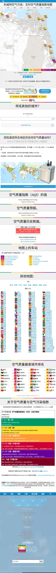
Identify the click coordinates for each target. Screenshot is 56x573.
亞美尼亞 (32, 325)
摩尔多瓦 (32, 350)
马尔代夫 (32, 341)
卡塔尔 (18, 317)
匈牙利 (32, 295)
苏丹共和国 (47, 311)
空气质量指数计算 (27, 532)
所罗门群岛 (47, 325)
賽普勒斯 (32, 337)
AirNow (46, 407)
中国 (3, 312)
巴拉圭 (18, 319)
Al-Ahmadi (7, 263)
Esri (5, 70)
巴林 (3, 337)
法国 (3, 308)
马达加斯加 (47, 330)
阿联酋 (18, 301)
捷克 (3, 295)
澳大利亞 (32, 316)
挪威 (3, 303)
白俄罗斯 (32, 323)
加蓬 (3, 309)
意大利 (32, 298)
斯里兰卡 (32, 342)
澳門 (3, 314)
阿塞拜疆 (32, 317)
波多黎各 (32, 312)
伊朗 (3, 326)
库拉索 (18, 345)
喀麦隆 (18, 348)
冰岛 (3, 328)
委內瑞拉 (32, 328)
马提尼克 (46, 298)
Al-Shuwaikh (7, 264)
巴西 (3, 342)
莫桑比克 (46, 301)
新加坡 (18, 325)
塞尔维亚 (32, 320)
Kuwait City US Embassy (39, 261)
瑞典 (3, 348)
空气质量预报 (27, 534)
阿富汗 (32, 303)
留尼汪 (18, 334)
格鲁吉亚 (46, 300)
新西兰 (18, 316)
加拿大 (18, 352)
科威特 (18, 295)
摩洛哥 (18, 306)
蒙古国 (18, 337)
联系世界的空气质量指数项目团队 (27, 512)
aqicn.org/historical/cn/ (27, 239)
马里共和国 (47, 333)
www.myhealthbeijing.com (45, 475)
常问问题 (27, 527)
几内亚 (32, 292)
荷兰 (3, 305)
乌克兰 (18, 336)
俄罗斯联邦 (47, 328)
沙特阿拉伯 (47, 322)
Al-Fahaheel (7, 261)
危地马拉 (32, 352)
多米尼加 (32, 334)
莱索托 (18, 303)
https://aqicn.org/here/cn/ (28, 86)
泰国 (3, 341)
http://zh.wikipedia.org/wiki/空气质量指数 (30, 467)
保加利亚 (32, 331)
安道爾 (18, 339)
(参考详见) (27, 439)
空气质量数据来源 (27, 530)
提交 (41, 561)
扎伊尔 (18, 350)
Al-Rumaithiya (36, 256)
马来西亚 (46, 309)
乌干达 (18, 328)
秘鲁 (3, 331)
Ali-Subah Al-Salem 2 (10, 256)
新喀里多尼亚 (48, 339)
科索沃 (18, 294)
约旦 (3, 292)
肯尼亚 (18, 308)
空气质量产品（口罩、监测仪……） (27, 535)
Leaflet (1, 69)
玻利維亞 (32, 308)
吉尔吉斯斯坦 (48, 341)
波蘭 (3, 330)
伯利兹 (32, 294)
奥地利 (32, 306)
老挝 (3, 322)
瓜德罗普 (46, 292)
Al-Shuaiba (35, 259)
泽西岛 (18, 342)
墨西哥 (18, 331)
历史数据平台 (27, 538)
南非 (3, 352)
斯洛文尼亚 (47, 336)
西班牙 (32, 305)
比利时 (18, 344)
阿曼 (3, 300)
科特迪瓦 (32, 322)
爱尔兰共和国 (48, 345)
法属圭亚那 (47, 319)
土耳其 (18, 330)
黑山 (3, 319)
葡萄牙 (18, 320)
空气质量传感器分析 (27, 524)
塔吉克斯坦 (47, 326)
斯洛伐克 (32, 326)
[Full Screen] (2, 11)
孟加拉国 (32, 309)
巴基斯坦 (32, 311)
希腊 (3, 317)
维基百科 (37, 471)
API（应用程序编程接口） (27, 537)
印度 (3, 323)
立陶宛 (18, 305)
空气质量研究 (27, 517)
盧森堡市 (32, 345)
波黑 (3, 345)
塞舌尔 (18, 322)
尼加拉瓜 (46, 305)
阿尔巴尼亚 (47, 316)
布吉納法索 (47, 323)
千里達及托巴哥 (48, 348)
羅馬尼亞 (32, 319)
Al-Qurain (34, 263)
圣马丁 (18, 314)
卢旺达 (18, 311)
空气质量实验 (27, 522)
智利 (17, 292)
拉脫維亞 (32, 347)
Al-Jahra (34, 264)
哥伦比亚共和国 (48, 347)
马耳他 (18, 312)
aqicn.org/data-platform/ (28, 241)
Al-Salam (34, 258)
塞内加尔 (32, 330)
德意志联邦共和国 (48, 352)
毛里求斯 (46, 297)
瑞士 (3, 350)
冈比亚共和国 (48, 344)
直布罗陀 (46, 294)
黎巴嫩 (18, 341)
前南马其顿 (47, 331)
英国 (3, 294)
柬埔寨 (18, 300)
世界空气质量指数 (10, 484)
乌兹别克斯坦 (48, 342)
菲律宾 (18, 323)
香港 (3, 320)
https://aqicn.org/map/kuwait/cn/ (28, 74)
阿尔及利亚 (47, 334)
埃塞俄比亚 (47, 320)
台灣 (3, 336)
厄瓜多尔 (32, 339)
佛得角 (18, 347)
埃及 (3, 301)
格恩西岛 (46, 295)
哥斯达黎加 (47, 337)
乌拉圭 (18, 309)
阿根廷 (32, 297)
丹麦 (3, 297)
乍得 (3, 347)
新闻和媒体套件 (27, 514)
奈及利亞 (46, 306)
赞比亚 (18, 298)
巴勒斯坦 (32, 314)
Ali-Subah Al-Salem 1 (10, 258)
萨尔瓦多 (32, 333)
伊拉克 (32, 300)
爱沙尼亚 (46, 303)
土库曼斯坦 (47, 312)
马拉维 (18, 333)
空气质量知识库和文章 (27, 521)
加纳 (3, 311)
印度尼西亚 (47, 317)
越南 (3, 334)
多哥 (3, 344)
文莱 (3, 339)
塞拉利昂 (32, 336)
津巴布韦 (46, 308)
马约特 (18, 297)
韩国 (3, 325)
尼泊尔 (18, 326)
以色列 (32, 301)
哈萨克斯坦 (47, 314)
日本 (3, 298)
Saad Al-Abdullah (9, 259)
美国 (3, 333)
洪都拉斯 (32, 348)
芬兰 (3, 306)
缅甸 (3, 316)
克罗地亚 (32, 344)
